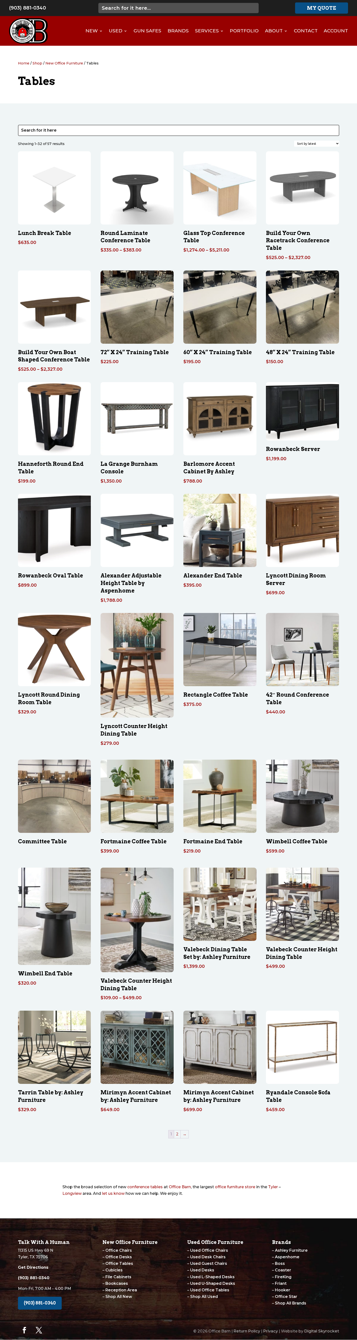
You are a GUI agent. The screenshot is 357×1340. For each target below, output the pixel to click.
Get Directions (33, 1267)
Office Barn (180, 1187)
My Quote (321, 8)
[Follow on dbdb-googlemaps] (53, 1330)
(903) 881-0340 (27, 8)
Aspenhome (287, 1257)
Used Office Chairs (209, 1250)
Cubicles (114, 1270)
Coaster (283, 1270)
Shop (37, 63)
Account (336, 31)
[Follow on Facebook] (24, 1330)
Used (115, 31)
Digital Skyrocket (321, 1331)
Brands (178, 31)
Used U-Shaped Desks (212, 1283)
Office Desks (118, 1257)
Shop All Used (204, 1296)
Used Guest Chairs (208, 1263)
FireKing (283, 1277)
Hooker (282, 1290)
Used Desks (202, 1270)
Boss (280, 1263)
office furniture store (235, 1187)
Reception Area (121, 1290)
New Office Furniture (64, 63)
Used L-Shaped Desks (212, 1277)
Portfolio (244, 31)
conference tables (145, 1187)
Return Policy (247, 1331)
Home (23, 63)
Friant (281, 1283)
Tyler (273, 1187)
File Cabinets (118, 1277)
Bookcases (116, 1283)
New (91, 31)
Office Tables (119, 1263)
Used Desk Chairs (208, 1257)
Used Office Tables (209, 1290)
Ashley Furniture (291, 1250)
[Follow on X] (39, 1330)
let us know (113, 1193)
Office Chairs (118, 1250)
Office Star (286, 1296)
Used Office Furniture (215, 1242)
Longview (72, 1193)
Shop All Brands (290, 1303)
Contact (306, 31)
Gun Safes (147, 31)
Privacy (270, 1331)
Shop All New (118, 1296)
